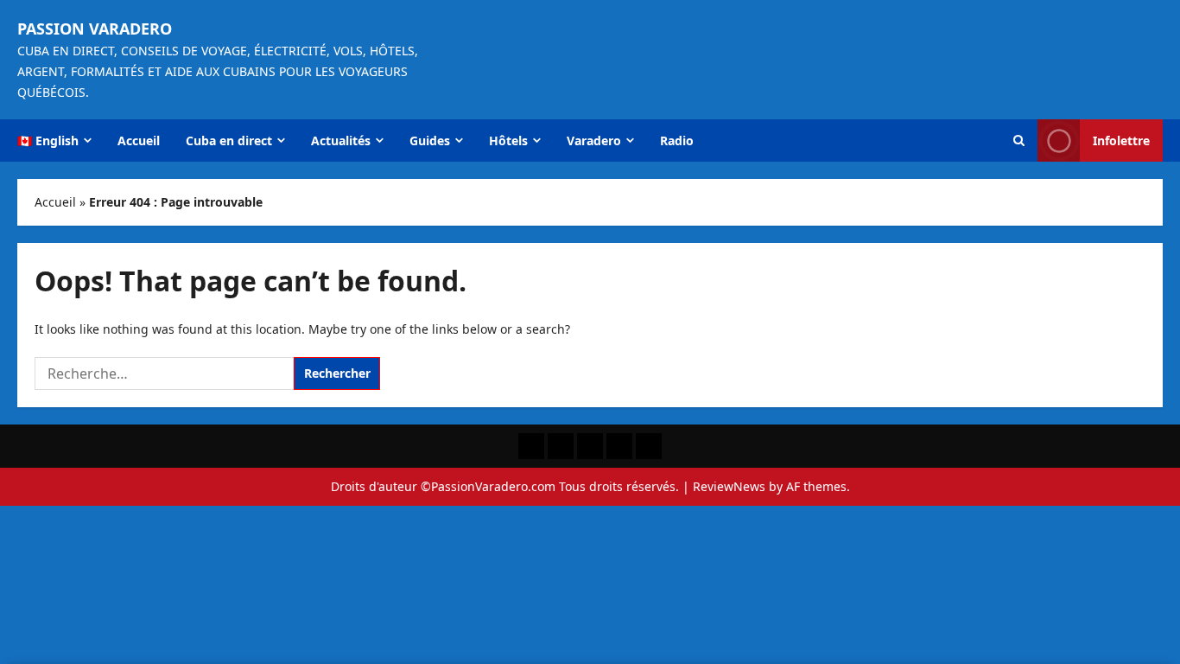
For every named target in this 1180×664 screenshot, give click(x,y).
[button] (1019, 140)
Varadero (594, 140)
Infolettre (1121, 140)
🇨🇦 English (48, 140)
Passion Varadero (94, 28)
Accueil (138, 140)
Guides (429, 140)
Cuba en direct (229, 140)
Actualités (341, 140)
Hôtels (508, 140)
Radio (677, 140)
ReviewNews (729, 486)
